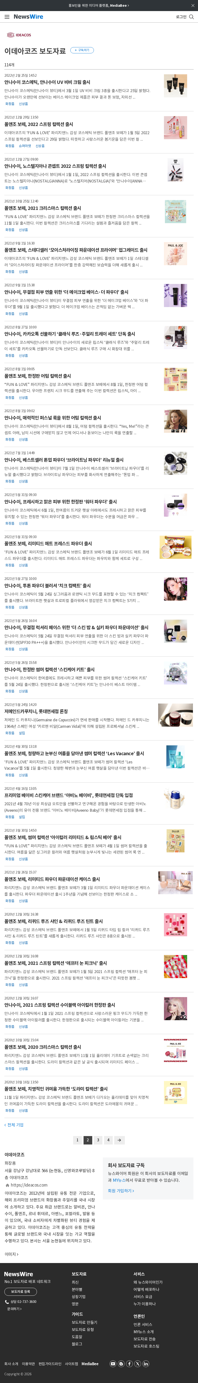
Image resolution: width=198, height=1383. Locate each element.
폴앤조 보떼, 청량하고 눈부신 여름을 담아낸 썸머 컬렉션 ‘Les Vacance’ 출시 (74, 753)
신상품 (23, 104)
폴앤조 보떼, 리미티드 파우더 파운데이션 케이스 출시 (52, 879)
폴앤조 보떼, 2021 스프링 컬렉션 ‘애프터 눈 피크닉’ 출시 (55, 963)
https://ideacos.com (29, 1185)
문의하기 (14, 1309)
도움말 (77, 1336)
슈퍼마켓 (25, 146)
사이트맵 (71, 1364)
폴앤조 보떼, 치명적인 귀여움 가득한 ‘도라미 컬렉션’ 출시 (56, 1089)
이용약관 (28, 1364)
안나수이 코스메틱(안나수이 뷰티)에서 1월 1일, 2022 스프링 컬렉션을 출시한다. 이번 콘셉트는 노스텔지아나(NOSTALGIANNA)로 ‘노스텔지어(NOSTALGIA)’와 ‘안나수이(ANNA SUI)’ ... (75, 181)
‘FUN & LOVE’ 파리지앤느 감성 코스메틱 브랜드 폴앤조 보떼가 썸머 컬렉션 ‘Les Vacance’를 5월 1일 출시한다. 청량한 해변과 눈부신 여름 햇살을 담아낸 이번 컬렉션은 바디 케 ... (76, 768)
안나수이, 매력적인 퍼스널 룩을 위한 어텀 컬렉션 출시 (52, 418)
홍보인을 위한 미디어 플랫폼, (99, 5)
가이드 (77, 1314)
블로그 (77, 1344)
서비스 (139, 1274)
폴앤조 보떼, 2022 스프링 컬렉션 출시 (38, 124)
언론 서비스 (143, 1324)
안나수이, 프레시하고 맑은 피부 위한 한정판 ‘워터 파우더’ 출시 (60, 502)
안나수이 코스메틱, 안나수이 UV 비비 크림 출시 (47, 82)
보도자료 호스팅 (146, 1346)
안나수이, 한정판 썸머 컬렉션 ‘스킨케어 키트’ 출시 (49, 670)
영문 (75, 1303)
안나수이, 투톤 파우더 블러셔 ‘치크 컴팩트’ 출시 (47, 586)
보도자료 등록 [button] (20, 1291)
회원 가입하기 (121, 1191)
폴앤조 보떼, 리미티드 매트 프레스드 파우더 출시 (48, 544)
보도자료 (79, 1274)
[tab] (101, 1274)
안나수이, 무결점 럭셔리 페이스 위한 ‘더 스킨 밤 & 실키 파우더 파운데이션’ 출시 (76, 627)
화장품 (9, 104)
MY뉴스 (119, 1180)
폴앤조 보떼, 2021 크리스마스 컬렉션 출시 (42, 208)
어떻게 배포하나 (146, 1289)
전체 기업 (14, 1125)
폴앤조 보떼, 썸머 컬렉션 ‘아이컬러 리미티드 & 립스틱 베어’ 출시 (62, 837)
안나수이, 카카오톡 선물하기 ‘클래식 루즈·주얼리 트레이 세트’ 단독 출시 (69, 334)
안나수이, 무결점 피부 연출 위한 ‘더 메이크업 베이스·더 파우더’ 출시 (66, 292)
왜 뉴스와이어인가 (148, 1282)
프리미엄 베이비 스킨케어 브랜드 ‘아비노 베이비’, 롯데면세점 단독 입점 (68, 795)
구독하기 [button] (82, 50)
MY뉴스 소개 (144, 1331)
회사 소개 (11, 1364)
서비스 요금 (143, 1296)
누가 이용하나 (145, 1303)
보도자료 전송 (145, 1339)
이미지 (10, 1254)
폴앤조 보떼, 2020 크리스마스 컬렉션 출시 (42, 1047)
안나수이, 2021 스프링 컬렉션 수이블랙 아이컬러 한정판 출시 (59, 1005)
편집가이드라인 (50, 1364)
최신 (75, 1282)
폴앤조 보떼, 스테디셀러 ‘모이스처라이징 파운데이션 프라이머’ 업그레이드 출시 (76, 250)
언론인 (139, 1316)
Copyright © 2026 (17, 1374)
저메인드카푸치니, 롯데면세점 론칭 (36, 711)
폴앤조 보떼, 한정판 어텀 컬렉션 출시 (37, 376)
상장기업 (79, 1296)
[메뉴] (6, 17)
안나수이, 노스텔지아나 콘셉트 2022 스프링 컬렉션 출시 (55, 166)
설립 (22, 733)
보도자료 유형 (83, 1329)
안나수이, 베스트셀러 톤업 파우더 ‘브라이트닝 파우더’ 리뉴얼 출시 (64, 460)
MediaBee (90, 1364)
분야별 (77, 1289)
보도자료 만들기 (84, 1322)
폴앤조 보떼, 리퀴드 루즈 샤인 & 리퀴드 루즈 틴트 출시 (53, 921)
